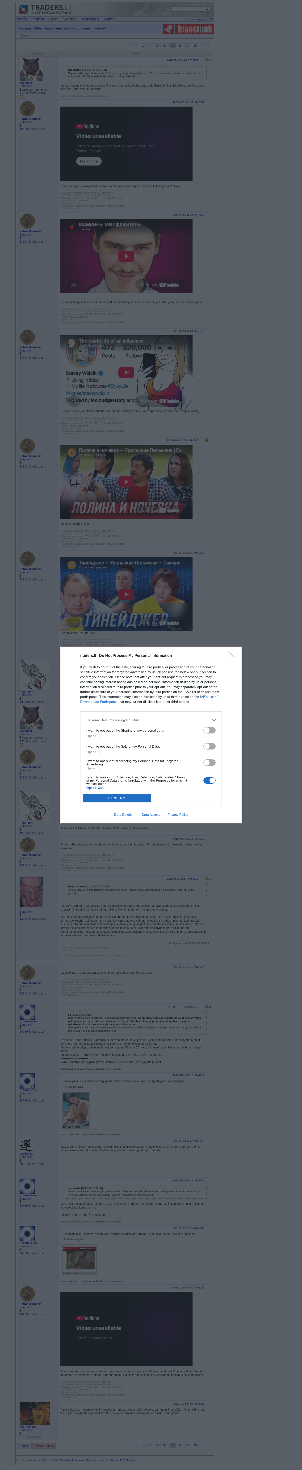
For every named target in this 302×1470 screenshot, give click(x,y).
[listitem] (151, 719)
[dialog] (151, 735)
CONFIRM (117, 798)
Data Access (151, 814)
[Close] (232, 655)
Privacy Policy (178, 814)
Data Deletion (124, 814)
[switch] (209, 730)
